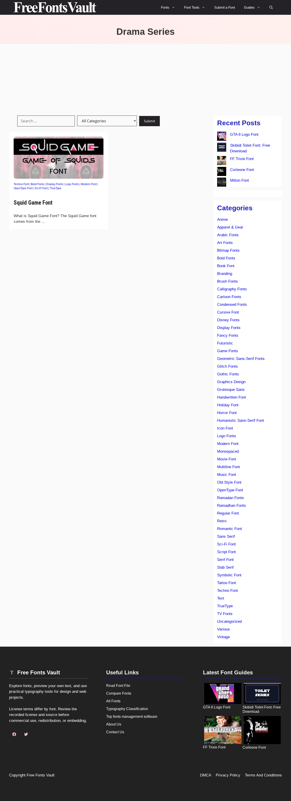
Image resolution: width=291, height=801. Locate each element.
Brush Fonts (227, 281)
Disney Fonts (228, 320)
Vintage (223, 637)
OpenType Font (23, 188)
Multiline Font (228, 467)
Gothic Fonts (228, 374)
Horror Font (227, 413)
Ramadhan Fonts (231, 505)
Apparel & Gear (230, 227)
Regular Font (228, 513)
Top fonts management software (131, 716)
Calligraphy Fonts (232, 289)
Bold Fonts (37, 184)
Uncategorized (229, 621)
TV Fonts (225, 614)
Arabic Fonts (228, 235)
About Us (113, 724)
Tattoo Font (226, 583)
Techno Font (21, 184)
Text (220, 598)
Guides (249, 7)
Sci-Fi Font (41, 188)
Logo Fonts (72, 184)
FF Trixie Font (242, 159)
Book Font (225, 266)
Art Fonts (225, 243)
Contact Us (115, 732)
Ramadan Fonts (230, 498)
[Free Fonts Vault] (55, 7)
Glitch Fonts (227, 366)
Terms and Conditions (263, 775)
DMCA (205, 775)
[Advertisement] (145, 78)
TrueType (55, 188)
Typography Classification (127, 709)
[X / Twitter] (26, 734)
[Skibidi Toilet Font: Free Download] (221, 148)
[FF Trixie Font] (221, 161)
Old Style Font (229, 482)
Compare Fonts (118, 693)
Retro (221, 521)
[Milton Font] (221, 183)
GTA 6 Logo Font (244, 134)
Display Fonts (54, 184)
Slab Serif (225, 567)
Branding (224, 273)
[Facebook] (14, 734)
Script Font (226, 552)
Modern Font (89, 184)
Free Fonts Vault (41, 775)
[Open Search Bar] (271, 7)
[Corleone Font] (221, 172)
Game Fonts (227, 351)
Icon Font (225, 428)
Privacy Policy (228, 775)
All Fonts (113, 701)
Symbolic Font (229, 575)
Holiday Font (227, 405)
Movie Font (226, 459)
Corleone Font (242, 170)
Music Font (226, 474)
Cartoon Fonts (229, 297)
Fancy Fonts (227, 335)
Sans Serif (226, 536)
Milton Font (239, 180)
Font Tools (191, 7)
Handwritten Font (231, 397)
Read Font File (118, 686)
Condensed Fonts (232, 304)
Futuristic (225, 343)
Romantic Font (229, 529)
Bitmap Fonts (228, 250)
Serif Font (225, 559)
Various (223, 629)
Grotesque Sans (231, 389)
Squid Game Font (33, 202)
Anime (222, 219)
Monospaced (228, 451)
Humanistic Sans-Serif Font (240, 420)
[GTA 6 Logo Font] (221, 137)
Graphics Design (231, 382)
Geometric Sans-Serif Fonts (241, 359)
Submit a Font (224, 7)
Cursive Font (228, 312)
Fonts (165, 7)
